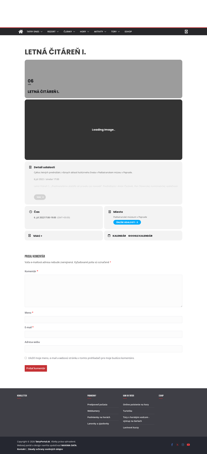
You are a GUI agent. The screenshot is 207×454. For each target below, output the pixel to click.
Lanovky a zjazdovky (98, 423)
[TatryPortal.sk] (20, 31)
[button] (41, 31)
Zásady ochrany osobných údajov (45, 449)
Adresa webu (32, 342)
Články (68, 31)
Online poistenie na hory (136, 404)
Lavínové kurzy (131, 427)
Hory (83, 31)
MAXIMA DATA (69, 445)
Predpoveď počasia (97, 404)
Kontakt (21, 449)
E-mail (29, 327)
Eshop (128, 31)
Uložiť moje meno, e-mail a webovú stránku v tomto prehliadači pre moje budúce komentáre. (81, 358)
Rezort (51, 31)
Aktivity (98, 31)
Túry (114, 31)
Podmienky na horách (98, 417)
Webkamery (93, 410)
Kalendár (119, 235)
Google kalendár (140, 235)
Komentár (31, 271)
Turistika (127, 410)
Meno (29, 312)
